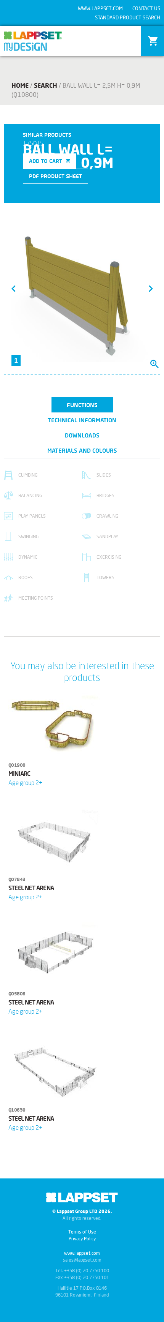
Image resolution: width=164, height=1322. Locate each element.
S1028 (32, 120)
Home (20, 85)
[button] (13, 288)
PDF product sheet (55, 176)
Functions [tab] (82, 404)
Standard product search (127, 17)
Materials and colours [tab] (82, 450)
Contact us (146, 8)
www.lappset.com (100, 8)
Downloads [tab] (82, 435)
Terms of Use (82, 1232)
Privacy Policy (82, 1238)
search (45, 85)
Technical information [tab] (82, 420)
